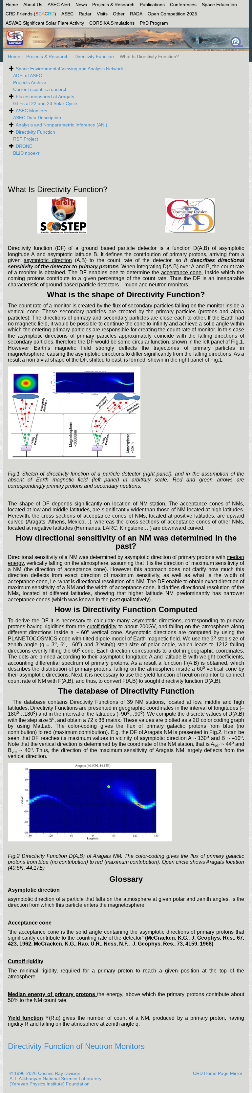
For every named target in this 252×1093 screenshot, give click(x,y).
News (81, 4)
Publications (152, 4)
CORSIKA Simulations (112, 23)
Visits (102, 13)
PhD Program (154, 23)
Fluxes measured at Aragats (45, 96)
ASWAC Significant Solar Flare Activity (45, 23)
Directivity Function (94, 56)
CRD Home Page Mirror (217, 1073)
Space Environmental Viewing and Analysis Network (69, 68)
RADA (136, 13)
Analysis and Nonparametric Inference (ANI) (61, 124)
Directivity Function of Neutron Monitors (76, 1046)
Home (12, 4)
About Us (32, 4)
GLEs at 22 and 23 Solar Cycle (45, 103)
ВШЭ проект (26, 153)
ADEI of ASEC (27, 75)
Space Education (219, 4)
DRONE (24, 146)
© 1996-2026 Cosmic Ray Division (45, 1073)
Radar (85, 13)
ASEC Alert (59, 4)
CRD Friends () (31, 13)
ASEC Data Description (37, 117)
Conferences (183, 4)
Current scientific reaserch (40, 89)
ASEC (67, 13)
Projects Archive (29, 82)
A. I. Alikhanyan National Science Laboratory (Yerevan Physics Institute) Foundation (55, 1081)
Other (119, 13)
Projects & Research (113, 4)
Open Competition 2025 (172, 13)
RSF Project (25, 139)
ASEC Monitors (31, 110)
